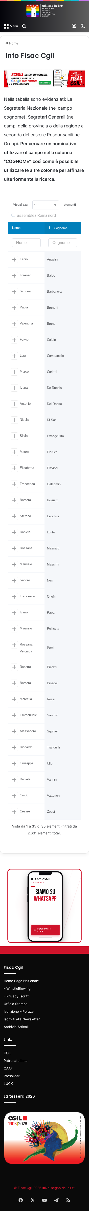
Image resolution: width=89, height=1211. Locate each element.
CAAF (8, 1068)
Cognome (60, 228)
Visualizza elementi (44, 205)
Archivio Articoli (16, 1027)
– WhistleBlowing (17, 988)
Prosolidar (12, 1076)
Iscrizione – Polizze (19, 1011)
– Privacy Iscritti (16, 996)
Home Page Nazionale (21, 981)
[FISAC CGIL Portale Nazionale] (44, 10)
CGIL (8, 1053)
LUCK (8, 1084)
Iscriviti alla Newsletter (22, 1019)
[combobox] (46, 205)
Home (13, 43)
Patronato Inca (15, 1061)
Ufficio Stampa (15, 1004)
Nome (16, 228)
